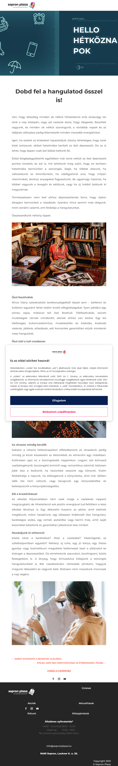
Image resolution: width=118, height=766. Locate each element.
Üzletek (86, 688)
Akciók (32, 703)
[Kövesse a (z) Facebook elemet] (53, 679)
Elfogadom (59, 400)
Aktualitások (86, 703)
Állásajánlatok (80, 713)
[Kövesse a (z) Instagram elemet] (59, 679)
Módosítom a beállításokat (59, 412)
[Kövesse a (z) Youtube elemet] (64, 679)
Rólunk (31, 713)
